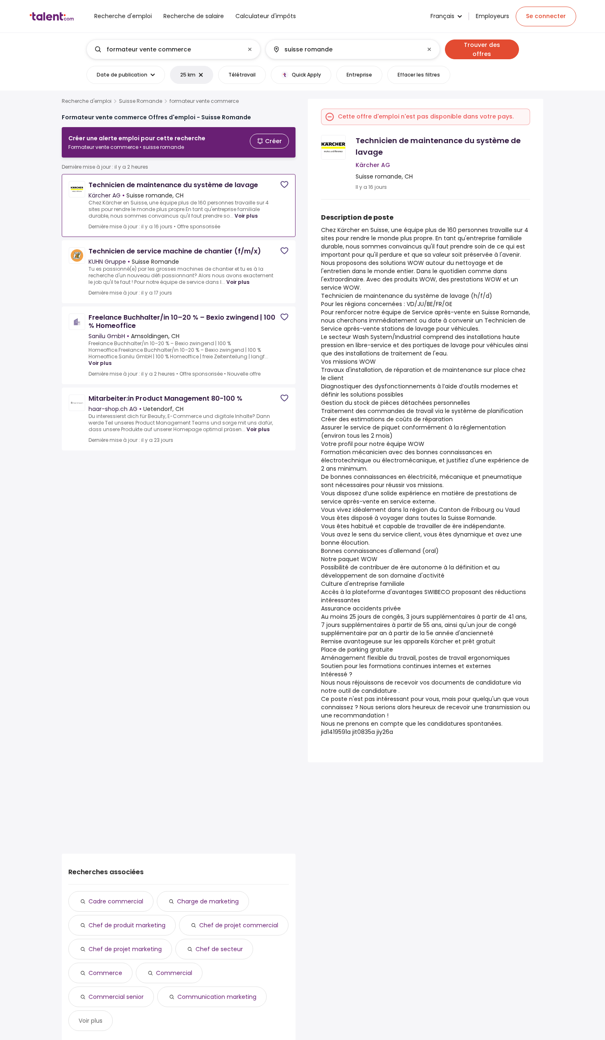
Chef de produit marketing (126, 925)
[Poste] (166, 49)
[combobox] (173, 49)
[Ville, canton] (345, 49)
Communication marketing (216, 997)
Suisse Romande (140, 101)
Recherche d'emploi (87, 101)
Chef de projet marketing (125, 949)
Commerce (105, 973)
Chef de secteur (219, 949)
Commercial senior (116, 997)
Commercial (174, 973)
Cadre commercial (115, 901)
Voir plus (246, 215)
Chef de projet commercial (238, 925)
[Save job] (284, 184)
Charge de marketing (208, 901)
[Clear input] (250, 49)
